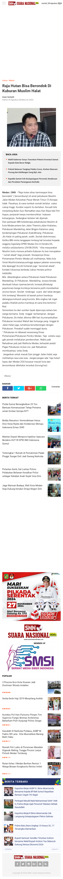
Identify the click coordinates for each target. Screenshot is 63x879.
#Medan (7, 376)
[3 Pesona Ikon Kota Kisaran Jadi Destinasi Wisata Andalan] (54, 687)
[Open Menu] (4, 3)
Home (4, 80)
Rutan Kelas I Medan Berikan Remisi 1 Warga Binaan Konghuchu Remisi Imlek (22, 765)
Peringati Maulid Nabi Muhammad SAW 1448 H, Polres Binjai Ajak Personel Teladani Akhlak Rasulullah (36, 804)
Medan (12, 80)
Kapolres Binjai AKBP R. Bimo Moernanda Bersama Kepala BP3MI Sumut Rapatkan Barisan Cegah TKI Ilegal (34, 791)
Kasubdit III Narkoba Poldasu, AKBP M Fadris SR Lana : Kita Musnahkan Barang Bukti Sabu (22, 734)
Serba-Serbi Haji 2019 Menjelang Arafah (22, 698)
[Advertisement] (31, 45)
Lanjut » (55, 849)
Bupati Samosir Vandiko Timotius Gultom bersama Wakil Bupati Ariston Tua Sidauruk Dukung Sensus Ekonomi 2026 (35, 841)
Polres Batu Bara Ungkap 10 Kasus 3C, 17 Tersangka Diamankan (34, 827)
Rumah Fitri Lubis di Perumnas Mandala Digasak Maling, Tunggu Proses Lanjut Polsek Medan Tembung (22, 750)
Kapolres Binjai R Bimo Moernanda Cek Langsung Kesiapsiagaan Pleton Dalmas (34, 815)
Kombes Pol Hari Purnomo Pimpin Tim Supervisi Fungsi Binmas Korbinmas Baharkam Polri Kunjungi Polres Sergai (22, 717)
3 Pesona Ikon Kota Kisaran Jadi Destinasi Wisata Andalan (18, 684)
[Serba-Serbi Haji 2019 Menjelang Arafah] (54, 703)
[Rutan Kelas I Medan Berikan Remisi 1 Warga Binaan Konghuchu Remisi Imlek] (54, 768)
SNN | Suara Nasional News (39, 873)
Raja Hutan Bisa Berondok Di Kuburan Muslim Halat (26, 88)
